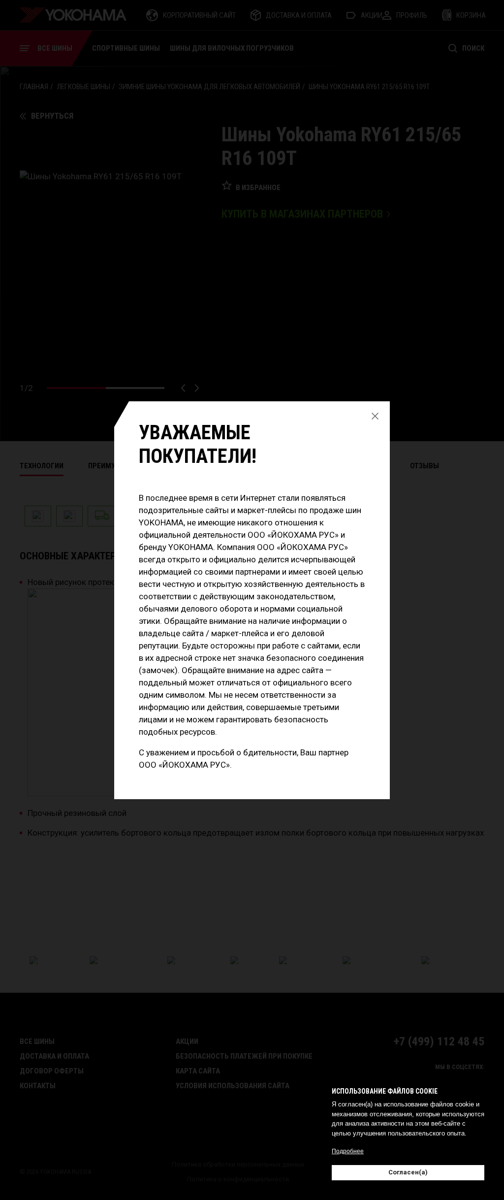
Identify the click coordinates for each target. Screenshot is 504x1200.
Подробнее (348, 1151)
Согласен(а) (408, 1172)
